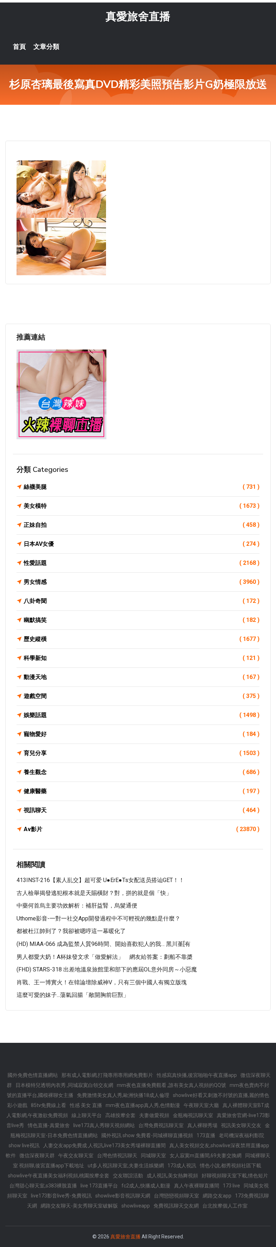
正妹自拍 (141, 524)
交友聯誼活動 (128, 1175)
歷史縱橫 (141, 639)
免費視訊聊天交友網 (176, 1206)
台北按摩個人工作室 (225, 1206)
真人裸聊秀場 (202, 1125)
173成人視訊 (181, 1165)
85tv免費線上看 (48, 1105)
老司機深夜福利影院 (241, 1135)
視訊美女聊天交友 (241, 1125)
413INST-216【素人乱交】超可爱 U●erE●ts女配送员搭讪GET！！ (100, 880)
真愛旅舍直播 (138, 16)
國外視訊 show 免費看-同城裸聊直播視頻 (147, 1135)
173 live (231, 1186)
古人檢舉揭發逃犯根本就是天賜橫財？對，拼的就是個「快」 (94, 893)
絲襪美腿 (141, 486)
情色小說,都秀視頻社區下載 (230, 1165)
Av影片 (141, 829)
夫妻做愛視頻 (154, 1115)
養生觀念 (141, 772)
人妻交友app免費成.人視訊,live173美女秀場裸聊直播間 (104, 1145)
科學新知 (141, 658)
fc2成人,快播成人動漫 (145, 1186)
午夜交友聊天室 (75, 1155)
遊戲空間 (141, 696)
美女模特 (141, 505)
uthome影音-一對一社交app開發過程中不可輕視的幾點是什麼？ (98, 918)
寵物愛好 (141, 734)
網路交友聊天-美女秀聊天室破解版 (79, 1206)
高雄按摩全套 (120, 1115)
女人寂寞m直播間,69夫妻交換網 (206, 1155)
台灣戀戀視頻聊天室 (176, 1196)
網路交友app (217, 1196)
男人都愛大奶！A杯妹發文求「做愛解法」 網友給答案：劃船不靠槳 (105, 956)
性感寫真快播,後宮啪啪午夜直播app (197, 1075)
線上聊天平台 (87, 1115)
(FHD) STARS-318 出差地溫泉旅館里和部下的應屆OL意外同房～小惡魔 (107, 969)
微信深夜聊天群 (37, 1155)
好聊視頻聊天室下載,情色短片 (235, 1175)
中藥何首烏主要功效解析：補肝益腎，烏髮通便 (77, 905)
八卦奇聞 (141, 600)
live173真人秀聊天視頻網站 (104, 1125)
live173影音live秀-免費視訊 (61, 1196)
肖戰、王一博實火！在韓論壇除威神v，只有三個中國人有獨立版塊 (102, 982)
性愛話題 (141, 562)
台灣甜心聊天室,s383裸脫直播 (43, 1186)
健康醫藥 (141, 791)
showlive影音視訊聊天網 (122, 1196)
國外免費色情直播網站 (33, 1075)
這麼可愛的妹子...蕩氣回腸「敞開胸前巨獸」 (73, 994)
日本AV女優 (141, 543)
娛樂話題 (141, 715)
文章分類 (46, 46)
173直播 (206, 1135)
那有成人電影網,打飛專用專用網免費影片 (107, 1075)
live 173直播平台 (99, 1186)
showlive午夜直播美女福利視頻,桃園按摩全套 (58, 1175)
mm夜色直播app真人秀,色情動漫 (143, 1105)
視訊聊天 (141, 810)
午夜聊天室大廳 (201, 1105)
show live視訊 (24, 1145)
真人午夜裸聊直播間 (196, 1186)
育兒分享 (141, 753)
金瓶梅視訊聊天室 (193, 1115)
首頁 (19, 46)
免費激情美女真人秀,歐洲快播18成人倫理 (123, 1095)
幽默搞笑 (141, 620)
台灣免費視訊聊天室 (161, 1125)
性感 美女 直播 (86, 1105)
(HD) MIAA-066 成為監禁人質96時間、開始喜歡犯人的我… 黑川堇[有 (103, 944)
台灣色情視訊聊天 (117, 1155)
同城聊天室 (153, 1155)
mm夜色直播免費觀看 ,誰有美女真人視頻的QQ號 (171, 1085)
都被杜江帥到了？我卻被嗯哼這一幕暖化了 (71, 931)
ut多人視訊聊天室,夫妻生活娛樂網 (126, 1165)
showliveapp (135, 1206)
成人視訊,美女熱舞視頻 (172, 1175)
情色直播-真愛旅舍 (49, 1125)
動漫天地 (141, 677)
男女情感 (141, 581)
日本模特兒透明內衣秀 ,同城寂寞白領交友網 (64, 1085)
